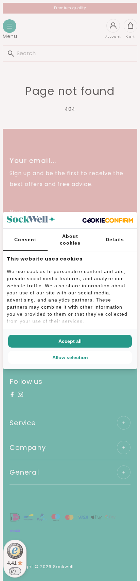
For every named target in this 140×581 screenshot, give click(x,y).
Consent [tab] (25, 239)
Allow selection (70, 357)
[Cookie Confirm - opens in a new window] (107, 220)
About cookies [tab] (70, 239)
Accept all (70, 341)
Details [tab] (115, 239)
